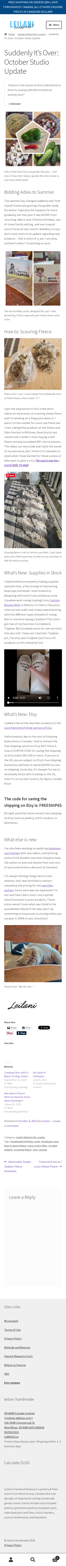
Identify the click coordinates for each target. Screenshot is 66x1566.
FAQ (6, 1374)
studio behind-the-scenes (32, 34)
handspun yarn (50, 1141)
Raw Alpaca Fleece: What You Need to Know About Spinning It (17, 1097)
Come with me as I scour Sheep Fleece (48, 1164)
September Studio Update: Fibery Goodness (17, 1166)
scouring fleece (22, 1149)
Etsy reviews (12, 1382)
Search (33, 1560)
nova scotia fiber (37, 1145)
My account (11, 1321)
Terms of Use (12, 1330)
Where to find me (15, 1365)
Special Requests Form (18, 1356)
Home (11, 34)
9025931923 (11, 1432)
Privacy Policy (12, 1338)
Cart (51, 1556)
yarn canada (40, 1149)
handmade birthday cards (25, 1141)
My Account (11, 1560)
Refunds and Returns (17, 1347)
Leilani (45, 1121)
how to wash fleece (15, 1145)
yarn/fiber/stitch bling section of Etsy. (28, 728)
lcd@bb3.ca (11, 1437)
